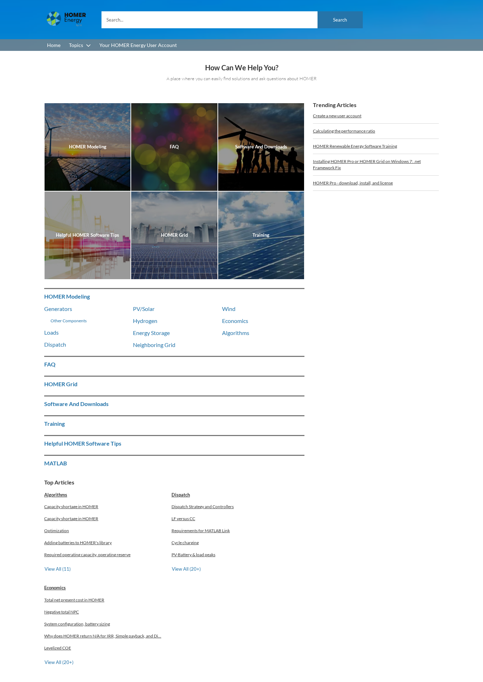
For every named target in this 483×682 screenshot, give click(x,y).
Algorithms (55, 495)
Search (340, 20)
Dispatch (180, 495)
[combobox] (232, 19)
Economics (55, 587)
